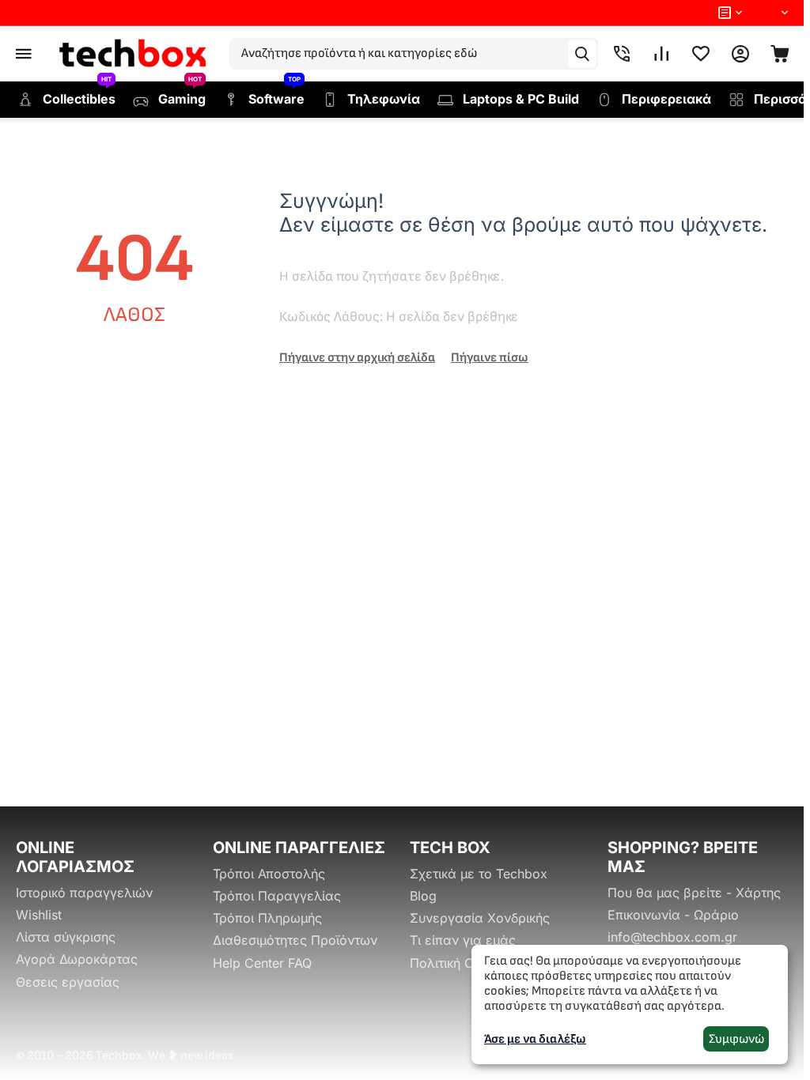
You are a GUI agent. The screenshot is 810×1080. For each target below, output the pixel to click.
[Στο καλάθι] (780, 53)
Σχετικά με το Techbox (478, 874)
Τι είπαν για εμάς (463, 940)
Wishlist (39, 915)
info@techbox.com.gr (672, 937)
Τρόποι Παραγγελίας (277, 896)
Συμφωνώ (736, 1039)
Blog (423, 896)
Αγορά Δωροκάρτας (77, 959)
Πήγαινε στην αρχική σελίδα (357, 357)
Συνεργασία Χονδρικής (480, 918)
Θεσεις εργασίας (67, 982)
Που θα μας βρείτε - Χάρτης (694, 893)
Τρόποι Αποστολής (269, 874)
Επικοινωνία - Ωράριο (673, 915)
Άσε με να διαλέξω (535, 1039)
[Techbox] (134, 53)
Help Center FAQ (262, 963)
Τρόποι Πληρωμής (267, 918)
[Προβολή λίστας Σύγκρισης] (661, 54)
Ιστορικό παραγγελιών (84, 893)
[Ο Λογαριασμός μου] (740, 53)
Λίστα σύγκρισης (65, 937)
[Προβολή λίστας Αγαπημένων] (701, 54)
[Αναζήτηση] (582, 54)
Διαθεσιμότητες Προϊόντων (295, 940)
